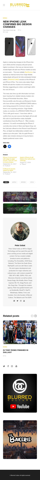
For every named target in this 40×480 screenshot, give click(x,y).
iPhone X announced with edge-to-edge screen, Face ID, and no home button (10, 160)
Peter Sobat (6, 30)
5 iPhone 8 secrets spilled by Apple (9, 169)
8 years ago (12, 30)
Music (14, 195)
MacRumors (29, 72)
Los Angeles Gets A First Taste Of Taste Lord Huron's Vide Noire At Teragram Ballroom (18, 209)
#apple (14, 182)
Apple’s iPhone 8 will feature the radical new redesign (27, 159)
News (5, 18)
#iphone (23, 182)
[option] (20, 338)
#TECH (32, 182)
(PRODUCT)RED (13, 79)
